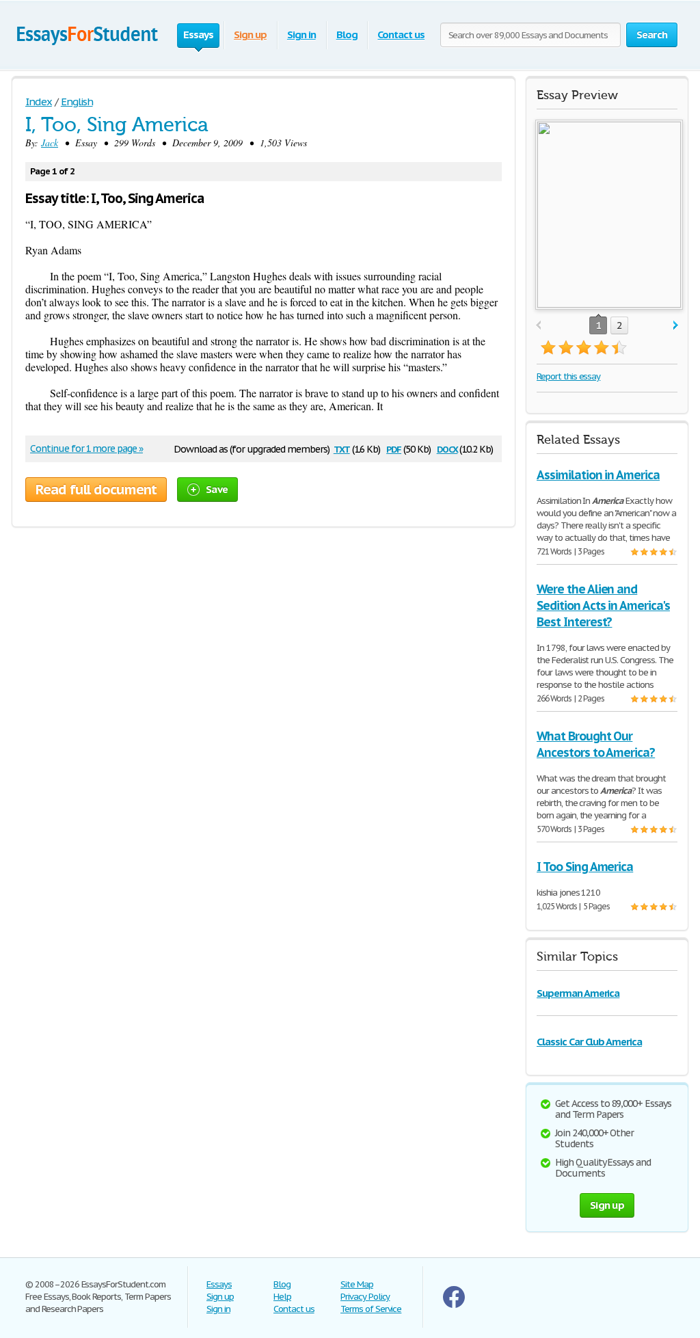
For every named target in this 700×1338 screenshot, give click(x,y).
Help (282, 1296)
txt (342, 448)
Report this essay (568, 376)
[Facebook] (454, 1305)
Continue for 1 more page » (86, 448)
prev (538, 326)
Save (217, 489)
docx (447, 448)
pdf (393, 448)
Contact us (401, 34)
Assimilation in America (598, 475)
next (676, 326)
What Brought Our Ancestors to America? (596, 744)
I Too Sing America (585, 866)
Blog (347, 34)
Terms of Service (370, 1309)
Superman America (578, 993)
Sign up (250, 34)
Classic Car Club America (589, 1041)
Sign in (301, 34)
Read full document (96, 489)
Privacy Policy (365, 1296)
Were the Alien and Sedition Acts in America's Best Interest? (603, 605)
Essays (219, 1284)
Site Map (356, 1284)
